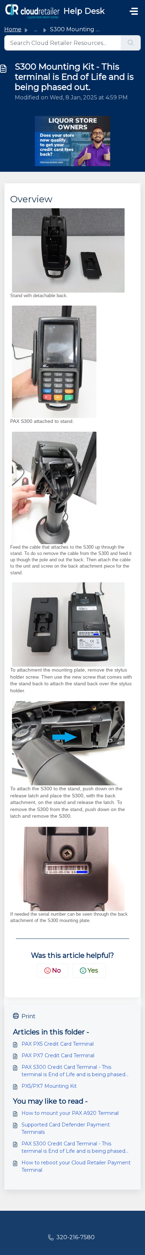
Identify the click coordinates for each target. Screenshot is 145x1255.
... (35, 29)
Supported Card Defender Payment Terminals (65, 1128)
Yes (93, 970)
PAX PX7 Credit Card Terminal (57, 1055)
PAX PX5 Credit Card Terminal (57, 1044)
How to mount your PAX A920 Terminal (70, 1113)
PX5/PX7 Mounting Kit (49, 1086)
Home (12, 29)
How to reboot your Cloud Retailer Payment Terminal (76, 1166)
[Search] (131, 43)
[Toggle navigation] (134, 11)
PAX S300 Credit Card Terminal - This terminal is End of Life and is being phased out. (73, 1071)
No (56, 970)
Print (28, 1016)
